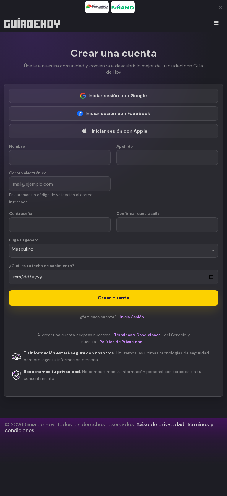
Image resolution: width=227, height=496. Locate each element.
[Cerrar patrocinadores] (220, 7)
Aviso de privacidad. (160, 424)
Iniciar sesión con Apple (119, 131)
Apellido (124, 146)
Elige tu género (23, 240)
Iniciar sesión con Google (117, 96)
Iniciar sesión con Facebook (117, 113)
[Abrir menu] (216, 22)
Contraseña (20, 213)
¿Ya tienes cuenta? (112, 317)
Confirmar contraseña (138, 213)
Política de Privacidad (121, 341)
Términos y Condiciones (137, 335)
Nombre (17, 146)
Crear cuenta (113, 298)
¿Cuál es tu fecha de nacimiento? (41, 266)
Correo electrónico (27, 173)
